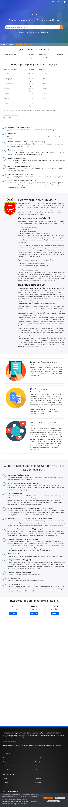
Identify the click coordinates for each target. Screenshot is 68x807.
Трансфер (38, 762)
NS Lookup (6, 770)
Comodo (48, 589)
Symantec (38, 782)
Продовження (7, 762)
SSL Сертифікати (10, 791)
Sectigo (5, 778)
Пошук (5, 758)
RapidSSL (6, 782)
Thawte (5, 786)
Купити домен (12, 144)
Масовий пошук (40, 758)
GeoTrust (38, 778)
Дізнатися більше (13, 805)
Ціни (36, 770)
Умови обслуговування (25, 747)
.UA (13, 607)
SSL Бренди (8, 774)
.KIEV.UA (55, 607)
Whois (37, 766)
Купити (13, 613)
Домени (6, 754)
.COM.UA (34, 607)
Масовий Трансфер (9, 766)
